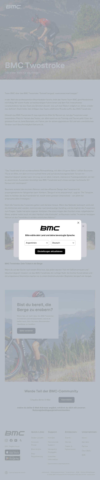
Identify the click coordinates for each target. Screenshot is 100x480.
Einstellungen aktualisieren (50, 251)
